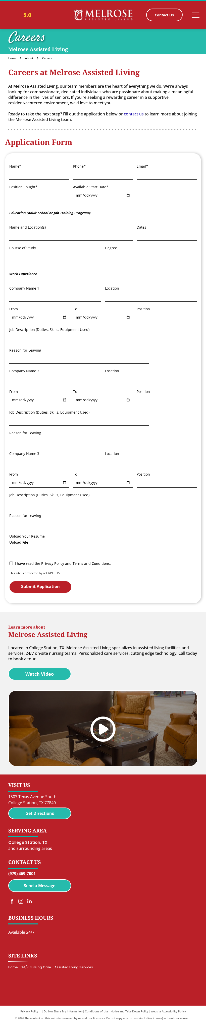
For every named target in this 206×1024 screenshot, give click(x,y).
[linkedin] (29, 901)
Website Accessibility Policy (168, 1011)
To (75, 308)
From (13, 308)
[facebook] (12, 901)
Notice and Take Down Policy (129, 1011)
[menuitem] (14, 967)
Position (143, 308)
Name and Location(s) (27, 227)
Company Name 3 (24, 453)
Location (112, 288)
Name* (15, 166)
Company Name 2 (24, 370)
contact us (134, 114)
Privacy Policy (29, 1011)
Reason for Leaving (25, 350)
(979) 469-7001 (22, 873)
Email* (142, 166)
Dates (141, 227)
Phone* (79, 166)
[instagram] (21, 901)
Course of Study (22, 247)
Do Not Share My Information (63, 1011)
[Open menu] (195, 15)
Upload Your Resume (27, 536)
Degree (111, 247)
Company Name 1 (24, 288)
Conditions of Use (96, 1011)
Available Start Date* (90, 186)
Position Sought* (23, 186)
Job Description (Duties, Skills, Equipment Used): (49, 329)
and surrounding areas (30, 848)
